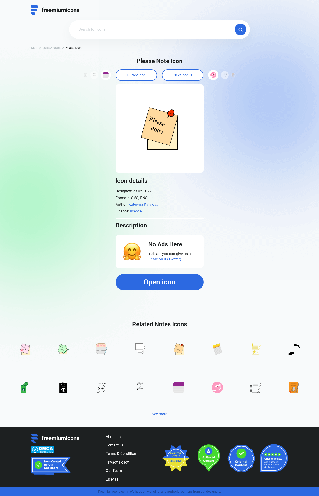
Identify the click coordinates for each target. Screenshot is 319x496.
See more (159, 414)
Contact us (115, 445)
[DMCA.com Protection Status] (42, 449)
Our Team (114, 470)
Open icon (159, 282)
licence (136, 211)
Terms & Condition (121, 453)
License (112, 479)
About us (113, 437)
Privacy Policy (117, 462)
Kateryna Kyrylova (143, 204)
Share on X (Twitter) (164, 259)
